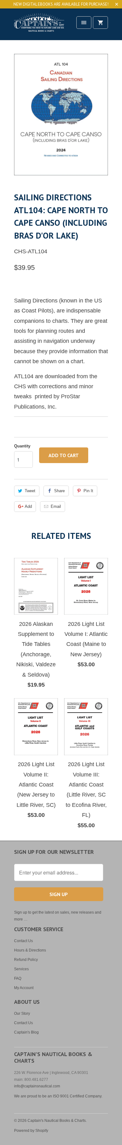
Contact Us (23, 941)
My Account (23, 988)
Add (28, 506)
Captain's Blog (26, 1032)
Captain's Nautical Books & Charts (57, 1120)
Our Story (22, 1013)
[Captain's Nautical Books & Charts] (39, 26)
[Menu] (83, 22)
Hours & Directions (30, 950)
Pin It (88, 490)
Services (21, 969)
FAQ (17, 978)
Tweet (30, 490)
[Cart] (100, 22)
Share (59, 490)
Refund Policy (26, 959)
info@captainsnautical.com (37, 1086)
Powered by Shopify (31, 1130)
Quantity (22, 446)
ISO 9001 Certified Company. (77, 1096)
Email (56, 506)
